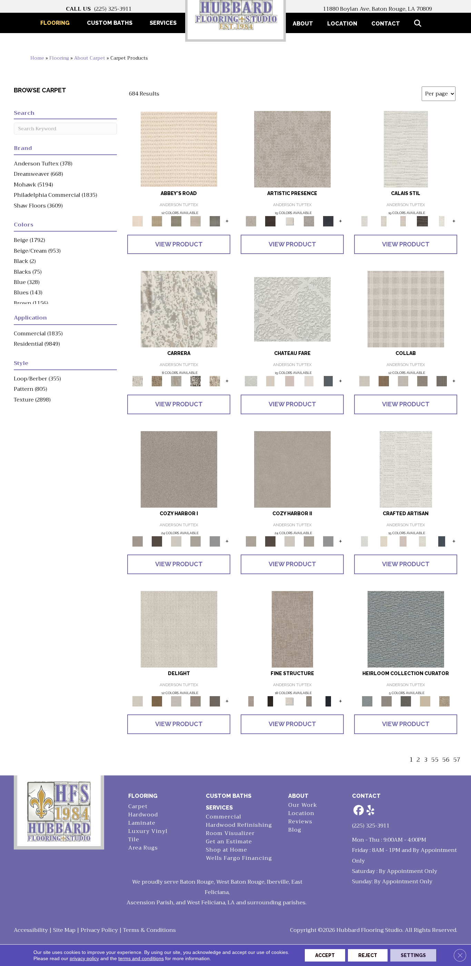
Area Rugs (143, 848)
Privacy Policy (99, 930)
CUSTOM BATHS (228, 796)
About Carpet (89, 58)
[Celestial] (328, 381)
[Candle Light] (289, 221)
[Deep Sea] (328, 221)
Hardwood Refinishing (239, 825)
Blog (294, 830)
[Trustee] (444, 701)
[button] (419, 23)
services (219, 807)
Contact (385, 23)
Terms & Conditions (149, 930)
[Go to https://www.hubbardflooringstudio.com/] (59, 810)
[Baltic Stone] (292, 149)
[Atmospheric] (406, 149)
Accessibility (31, 930)
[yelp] (370, 811)
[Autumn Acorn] (383, 381)
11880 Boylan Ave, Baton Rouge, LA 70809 (377, 9)
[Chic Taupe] (195, 221)
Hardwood (143, 815)
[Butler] (405, 701)
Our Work (302, 805)
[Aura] (179, 149)
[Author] (386, 701)
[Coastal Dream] (176, 381)
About (303, 23)
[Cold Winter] (309, 221)
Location (342, 23)
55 (435, 760)
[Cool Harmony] (214, 541)
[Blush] (403, 221)
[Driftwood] (441, 381)
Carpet (138, 807)
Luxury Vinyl (148, 831)
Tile (133, 840)
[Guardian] (425, 701)
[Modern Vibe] (195, 381)
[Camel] (157, 381)
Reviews (300, 822)
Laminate (142, 823)
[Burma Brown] (270, 221)
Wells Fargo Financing (239, 858)
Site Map (64, 930)
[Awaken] (383, 221)
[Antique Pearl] (406, 309)
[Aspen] (179, 309)
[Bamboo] (157, 221)
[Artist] (406, 629)
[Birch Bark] (403, 381)
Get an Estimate (229, 842)
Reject (367, 955)
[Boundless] (176, 221)
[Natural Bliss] (214, 381)
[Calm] (441, 221)
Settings (413, 955)
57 (457, 760)
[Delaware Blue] (214, 221)
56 (446, 760)
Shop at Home (226, 850)
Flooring (59, 58)
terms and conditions (141, 958)
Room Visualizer (230, 833)
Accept (325, 955)
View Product (179, 244)
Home (37, 58)
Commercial (223, 817)
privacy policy (84, 958)
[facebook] (358, 811)
